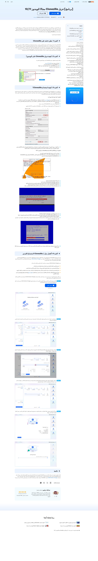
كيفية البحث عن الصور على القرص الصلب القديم (75, 51)
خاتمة (80, 39)
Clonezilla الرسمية (48, 63)
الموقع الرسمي (47, 100)
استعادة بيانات (84, 1)
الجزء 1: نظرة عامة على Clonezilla (75, 28)
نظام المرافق (77, 1)
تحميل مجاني (53, 13)
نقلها (32, 272)
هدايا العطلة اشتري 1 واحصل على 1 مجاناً (76, 82)
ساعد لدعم (62, 1)
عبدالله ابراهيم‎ (60, 17)
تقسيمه (29, 272)
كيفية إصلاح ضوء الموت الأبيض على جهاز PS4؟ (75, 69)
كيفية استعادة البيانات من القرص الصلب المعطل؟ (75, 58)
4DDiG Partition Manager (36, 258)
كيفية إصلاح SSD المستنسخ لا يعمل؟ (77, 73)
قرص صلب (35, 17)
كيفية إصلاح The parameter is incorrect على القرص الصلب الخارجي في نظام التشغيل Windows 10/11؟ (75, 62)
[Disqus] (49, 518)
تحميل (12, 1)
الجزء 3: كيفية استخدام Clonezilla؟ (75, 33)
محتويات (80, 25)
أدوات (69, 1)
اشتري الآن (41, 13)
